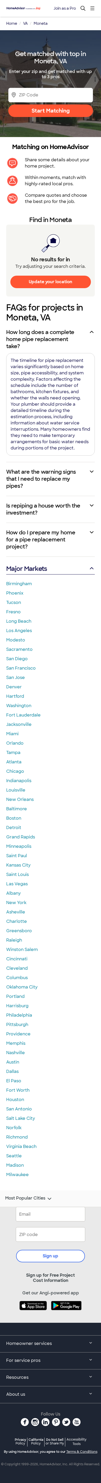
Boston (13, 818)
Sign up (50, 1256)
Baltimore (16, 809)
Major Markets (26, 569)
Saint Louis (17, 874)
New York (16, 902)
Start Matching (51, 110)
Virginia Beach (21, 1146)
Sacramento (19, 649)
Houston (15, 1099)
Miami (12, 734)
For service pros (23, 1360)
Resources (17, 1377)
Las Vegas (17, 884)
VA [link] (25, 23)
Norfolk (13, 1127)
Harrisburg (17, 1006)
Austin (12, 1062)
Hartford (15, 696)
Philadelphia (19, 1015)
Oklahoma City (22, 987)
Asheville (15, 912)
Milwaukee (17, 1174)
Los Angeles (19, 630)
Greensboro (19, 931)
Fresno (13, 612)
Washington (18, 705)
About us (15, 1394)
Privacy (20, 1441)
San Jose (15, 677)
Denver (14, 687)
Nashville (15, 1052)
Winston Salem (22, 949)
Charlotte (16, 921)
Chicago (15, 771)
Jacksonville (19, 724)
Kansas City (18, 865)
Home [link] (11, 23)
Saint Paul (16, 855)
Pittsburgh (17, 1024)
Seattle (14, 1156)
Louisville (15, 790)
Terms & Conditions (81, 1452)
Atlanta (13, 762)
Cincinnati (16, 959)
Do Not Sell (55, 1441)
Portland (15, 996)
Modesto (15, 640)
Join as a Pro (65, 8)
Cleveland (17, 968)
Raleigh (14, 940)
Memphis (15, 1043)
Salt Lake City (20, 1118)
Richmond (17, 1137)
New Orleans (20, 799)
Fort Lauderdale (23, 715)
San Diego (17, 659)
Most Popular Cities (25, 1198)
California (35, 1441)
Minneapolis (18, 846)
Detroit (13, 827)
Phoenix (14, 593)
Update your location (50, 282)
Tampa (13, 752)
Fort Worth (18, 1090)
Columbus (17, 977)
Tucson (13, 602)
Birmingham (19, 583)
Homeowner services (29, 1343)
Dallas (12, 1071)
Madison (15, 1165)
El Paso (13, 1081)
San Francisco (21, 668)
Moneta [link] (41, 23)
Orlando (15, 743)
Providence (18, 1034)
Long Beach (18, 621)
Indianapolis (18, 780)
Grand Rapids (20, 837)
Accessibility (76, 1442)
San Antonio (19, 1109)
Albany (13, 893)
